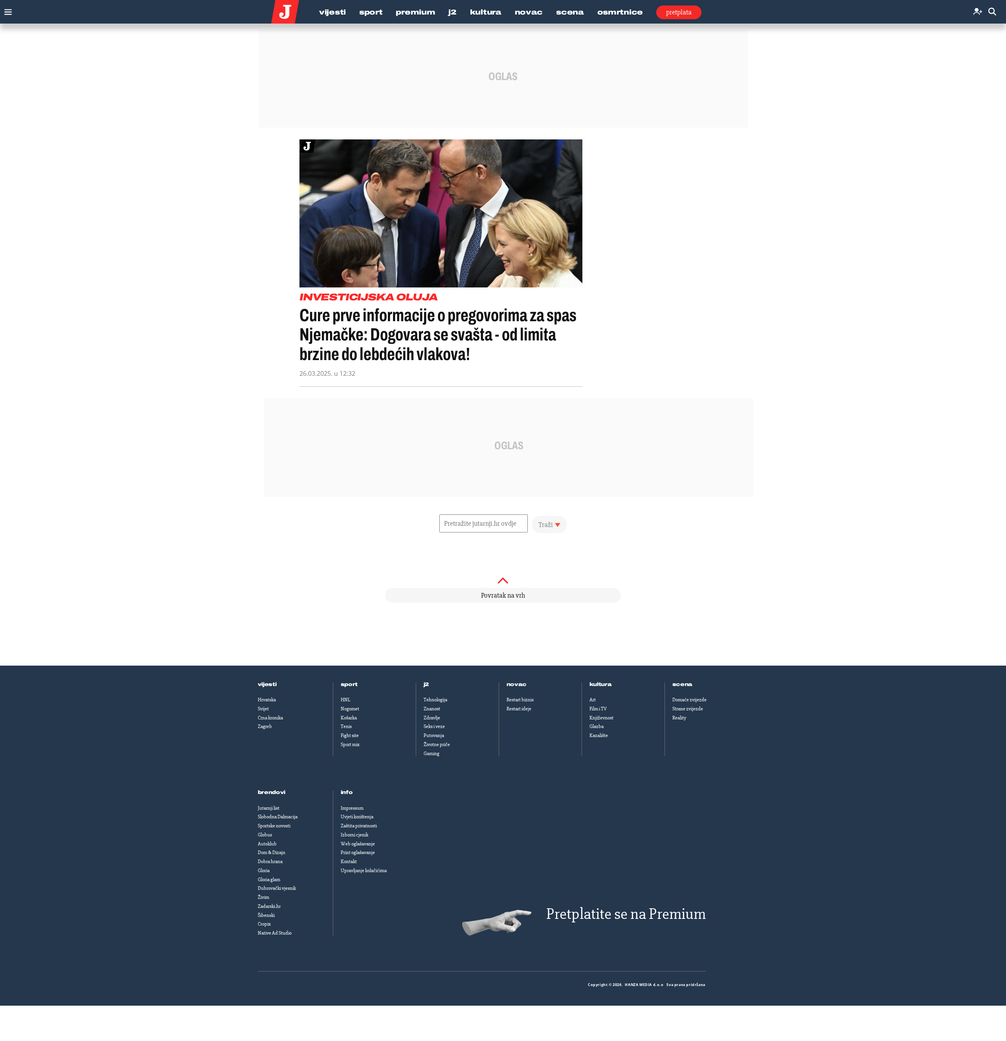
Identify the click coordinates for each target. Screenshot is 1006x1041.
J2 (452, 12)
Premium (415, 12)
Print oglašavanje (358, 852)
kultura (600, 684)
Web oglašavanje (358, 844)
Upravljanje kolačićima (364, 870)
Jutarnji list (268, 808)
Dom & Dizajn (271, 852)
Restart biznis (520, 700)
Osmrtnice (620, 12)
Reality (679, 718)
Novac (529, 12)
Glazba (596, 726)
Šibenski (266, 915)
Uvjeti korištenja (357, 817)
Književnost (601, 718)
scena (682, 684)
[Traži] (992, 12)
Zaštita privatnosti (359, 826)
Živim (263, 897)
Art (592, 700)
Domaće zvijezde (689, 700)
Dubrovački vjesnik (277, 888)
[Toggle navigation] (6, 10)
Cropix (264, 924)
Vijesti (332, 12)
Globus (265, 835)
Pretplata (679, 12)
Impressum (352, 808)
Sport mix (350, 744)
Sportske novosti (274, 826)
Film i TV (598, 709)
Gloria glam (269, 879)
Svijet (263, 709)
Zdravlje (432, 718)
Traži (545, 524)
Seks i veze (434, 726)
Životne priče (437, 744)
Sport (371, 12)
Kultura (485, 12)
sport (349, 684)
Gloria (264, 870)
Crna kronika (270, 718)
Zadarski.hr (269, 906)
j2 (426, 684)
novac (517, 684)
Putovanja (434, 735)
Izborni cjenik (354, 835)
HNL (345, 700)
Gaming (431, 753)
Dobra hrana (270, 861)
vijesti (267, 684)
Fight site (350, 735)
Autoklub (267, 844)
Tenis (346, 726)
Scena (570, 12)
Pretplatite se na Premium (626, 914)
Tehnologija (435, 700)
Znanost (432, 709)
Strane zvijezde (687, 709)
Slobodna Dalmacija (277, 817)
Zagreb (265, 726)
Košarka (349, 718)
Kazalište (598, 735)
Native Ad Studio (275, 933)
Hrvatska (267, 700)
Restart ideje (519, 709)
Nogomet (350, 709)
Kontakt (349, 861)
